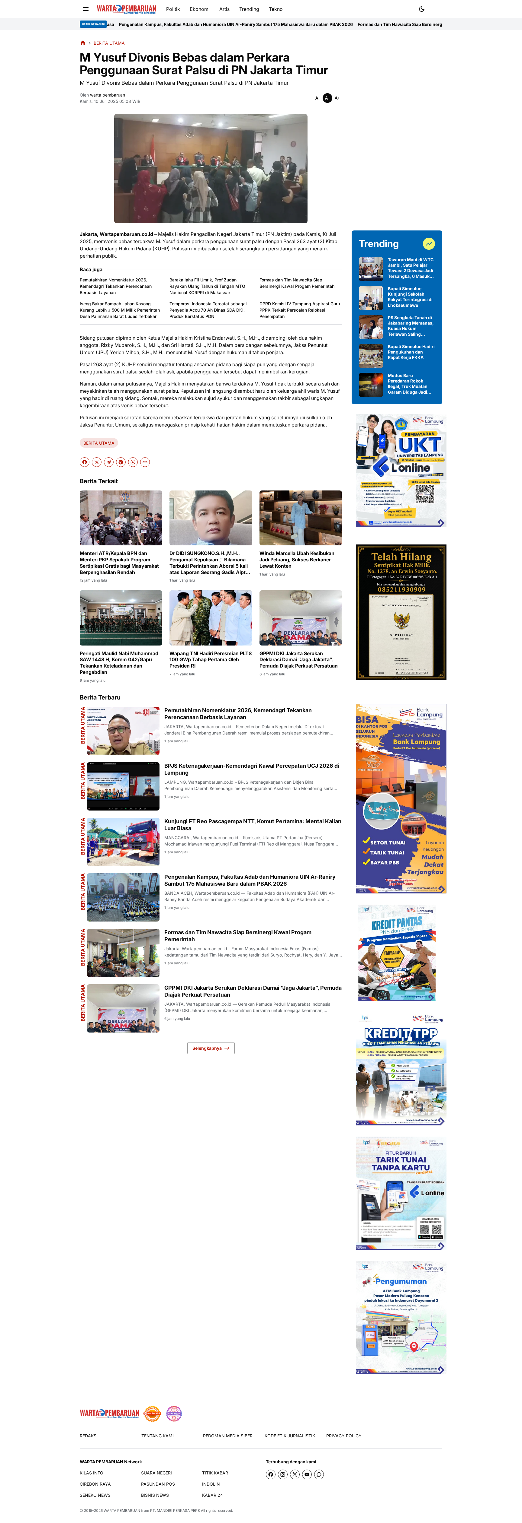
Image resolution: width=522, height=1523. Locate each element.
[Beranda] (83, 43)
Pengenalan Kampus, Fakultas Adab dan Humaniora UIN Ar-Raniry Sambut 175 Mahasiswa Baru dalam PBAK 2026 (144, 24)
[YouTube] (307, 1474)
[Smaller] (318, 98)
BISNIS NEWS (155, 1495)
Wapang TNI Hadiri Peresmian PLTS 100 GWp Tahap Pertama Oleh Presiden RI (210, 659)
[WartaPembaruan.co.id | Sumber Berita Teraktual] (126, 9)
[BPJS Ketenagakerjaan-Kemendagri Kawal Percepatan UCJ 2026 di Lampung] (123, 786)
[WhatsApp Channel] (319, 1474)
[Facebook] (84, 462)
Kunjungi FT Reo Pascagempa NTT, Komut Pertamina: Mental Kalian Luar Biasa (252, 824)
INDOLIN (211, 1484)
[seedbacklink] (152, 1414)
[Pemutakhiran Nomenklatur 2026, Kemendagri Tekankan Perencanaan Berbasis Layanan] (123, 731)
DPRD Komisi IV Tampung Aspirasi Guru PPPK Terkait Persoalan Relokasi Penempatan (299, 310)
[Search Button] (436, 8)
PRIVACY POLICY (344, 1435)
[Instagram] (283, 1474)
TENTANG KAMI (157, 1435)
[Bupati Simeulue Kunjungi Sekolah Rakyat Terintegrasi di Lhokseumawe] (371, 298)
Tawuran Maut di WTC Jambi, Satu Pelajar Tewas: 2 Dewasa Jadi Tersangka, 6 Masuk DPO (410, 268)
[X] (97, 462)
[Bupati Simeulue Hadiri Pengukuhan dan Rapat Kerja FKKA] (371, 356)
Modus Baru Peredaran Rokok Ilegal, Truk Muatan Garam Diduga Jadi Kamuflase (407, 384)
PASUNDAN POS (158, 1484)
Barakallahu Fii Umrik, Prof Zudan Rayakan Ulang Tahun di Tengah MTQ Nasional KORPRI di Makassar (207, 286)
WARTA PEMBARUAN (122, 1510)
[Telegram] (109, 462)
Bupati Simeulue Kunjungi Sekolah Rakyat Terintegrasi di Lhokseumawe (410, 297)
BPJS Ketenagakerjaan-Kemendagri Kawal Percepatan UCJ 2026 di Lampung (251, 769)
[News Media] (174, 1414)
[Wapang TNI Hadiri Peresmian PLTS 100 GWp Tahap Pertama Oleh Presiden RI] (210, 617)
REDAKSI (89, 1435)
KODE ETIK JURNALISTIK (290, 1435)
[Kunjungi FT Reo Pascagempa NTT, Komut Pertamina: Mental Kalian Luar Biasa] (123, 842)
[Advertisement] (397, 130)
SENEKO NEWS (95, 1495)
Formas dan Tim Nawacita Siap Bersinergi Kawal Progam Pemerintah (337, 24)
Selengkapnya (207, 1048)
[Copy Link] (145, 462)
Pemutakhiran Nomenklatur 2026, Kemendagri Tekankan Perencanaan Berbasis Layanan (116, 286)
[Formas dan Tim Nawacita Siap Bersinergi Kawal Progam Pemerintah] (123, 953)
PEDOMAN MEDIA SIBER (228, 1435)
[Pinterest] (121, 462)
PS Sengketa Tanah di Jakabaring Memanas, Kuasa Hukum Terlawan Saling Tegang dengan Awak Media (411, 326)
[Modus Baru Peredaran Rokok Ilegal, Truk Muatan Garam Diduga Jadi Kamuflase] (371, 385)
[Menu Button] (86, 9)
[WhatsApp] (133, 462)
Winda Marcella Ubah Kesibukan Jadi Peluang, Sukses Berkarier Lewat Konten (296, 559)
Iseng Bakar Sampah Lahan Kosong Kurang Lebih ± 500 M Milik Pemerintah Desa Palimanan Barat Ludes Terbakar (120, 310)
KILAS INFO (91, 1472)
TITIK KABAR (215, 1472)
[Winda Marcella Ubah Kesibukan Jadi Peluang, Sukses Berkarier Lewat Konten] (300, 517)
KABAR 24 (212, 1495)
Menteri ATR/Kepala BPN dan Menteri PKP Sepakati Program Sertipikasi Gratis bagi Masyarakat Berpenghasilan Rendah (119, 562)
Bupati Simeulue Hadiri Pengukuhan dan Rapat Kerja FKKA (411, 352)
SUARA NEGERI (156, 1472)
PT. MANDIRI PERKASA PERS (175, 1510)
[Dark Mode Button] (422, 9)
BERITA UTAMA (98, 443)
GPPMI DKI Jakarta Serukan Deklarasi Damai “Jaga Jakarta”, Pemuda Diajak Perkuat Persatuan (298, 659)
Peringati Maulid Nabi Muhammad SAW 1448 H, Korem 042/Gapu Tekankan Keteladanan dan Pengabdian (119, 662)
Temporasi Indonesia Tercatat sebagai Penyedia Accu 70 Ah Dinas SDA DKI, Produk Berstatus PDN (208, 310)
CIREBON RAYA (95, 1484)
